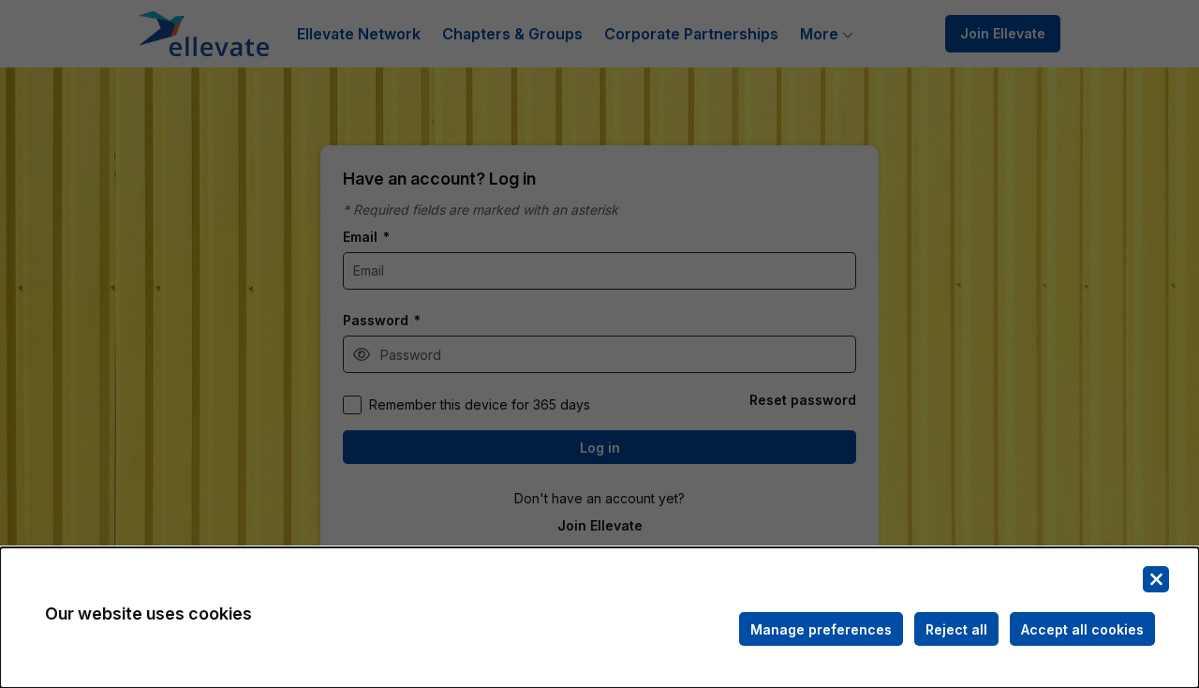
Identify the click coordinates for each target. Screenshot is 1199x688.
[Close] (1156, 579)
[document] (599, 617)
